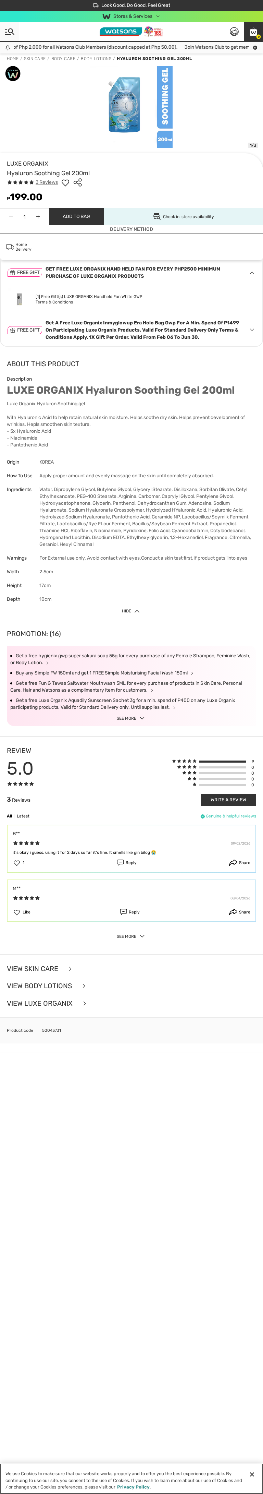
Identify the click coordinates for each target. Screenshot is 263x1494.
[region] (131, 1478)
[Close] (252, 1474)
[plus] (38, 216)
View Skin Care (33, 968)
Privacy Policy (133, 1487)
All (9, 816)
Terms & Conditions (54, 302)
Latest (23, 816)
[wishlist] (65, 182)
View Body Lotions (40, 986)
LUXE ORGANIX (27, 163)
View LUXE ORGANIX (40, 1003)
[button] (253, 31)
